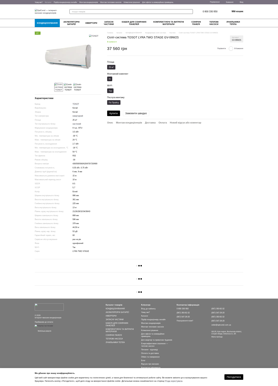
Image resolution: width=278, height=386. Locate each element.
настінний (77, 124)
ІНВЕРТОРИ (91, 23)
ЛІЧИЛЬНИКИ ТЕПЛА (233, 23)
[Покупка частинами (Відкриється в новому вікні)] (44, 326)
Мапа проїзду (217, 337)
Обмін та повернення (150, 357)
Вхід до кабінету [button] (148, 309)
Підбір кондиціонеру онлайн (65, 2)
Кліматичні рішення (132, 2)
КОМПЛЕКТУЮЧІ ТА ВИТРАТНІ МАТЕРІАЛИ (168, 23)
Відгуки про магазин (150, 364)
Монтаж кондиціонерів (88, 2)
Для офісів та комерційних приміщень (157, 2)
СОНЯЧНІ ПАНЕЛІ (196, 23)
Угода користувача (173, 381)
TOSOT (76, 104)
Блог (143, 360)
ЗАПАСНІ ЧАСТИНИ (109, 23)
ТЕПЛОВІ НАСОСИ (213, 23)
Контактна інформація (150, 367)
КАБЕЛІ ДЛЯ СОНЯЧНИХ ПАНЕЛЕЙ (134, 23)
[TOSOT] (93, 36)
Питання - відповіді (149, 350)
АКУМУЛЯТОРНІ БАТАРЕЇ (71, 23)
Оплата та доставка (150, 353)
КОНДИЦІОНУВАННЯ (47, 23)
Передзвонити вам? (185, 321)
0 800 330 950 (210, 11)
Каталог (48, 2)
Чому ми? (39, 2)
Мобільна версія (44, 331)
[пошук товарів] (190, 11)
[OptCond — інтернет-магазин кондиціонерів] (49, 307)
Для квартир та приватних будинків (156, 340)
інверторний (78, 116)
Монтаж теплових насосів (110, 2)
